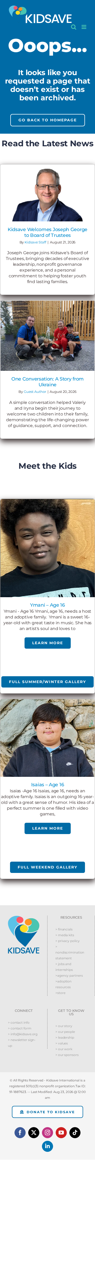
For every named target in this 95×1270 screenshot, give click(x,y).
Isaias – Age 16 (47, 785)
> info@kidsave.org (22, 1034)
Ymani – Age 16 (47, 605)
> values (61, 1043)
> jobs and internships (64, 967)
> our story (63, 1026)
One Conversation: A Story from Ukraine (47, 382)
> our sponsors (67, 1055)
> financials (64, 929)
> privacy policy (67, 941)
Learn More (47, 643)
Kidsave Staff (35, 242)
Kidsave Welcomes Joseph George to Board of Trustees (47, 232)
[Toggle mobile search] (73, 27)
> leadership (64, 1037)
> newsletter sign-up (22, 1043)
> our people (65, 1032)
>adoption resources (63, 984)
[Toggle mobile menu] (84, 27)
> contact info (19, 1022)
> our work (63, 1049)
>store (60, 993)
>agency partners (69, 975)
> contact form (19, 1028)
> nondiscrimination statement (69, 952)
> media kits (64, 935)
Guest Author (35, 391)
